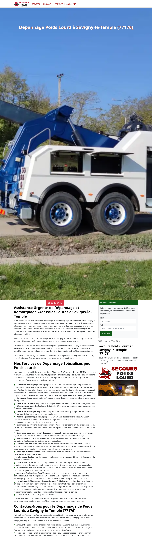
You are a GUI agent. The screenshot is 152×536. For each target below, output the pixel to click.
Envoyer (106, 333)
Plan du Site (70, 4)
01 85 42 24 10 (55, 302)
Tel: (101, 325)
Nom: (102, 318)
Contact (59, 4)
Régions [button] (47, 4)
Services (36, 4)
